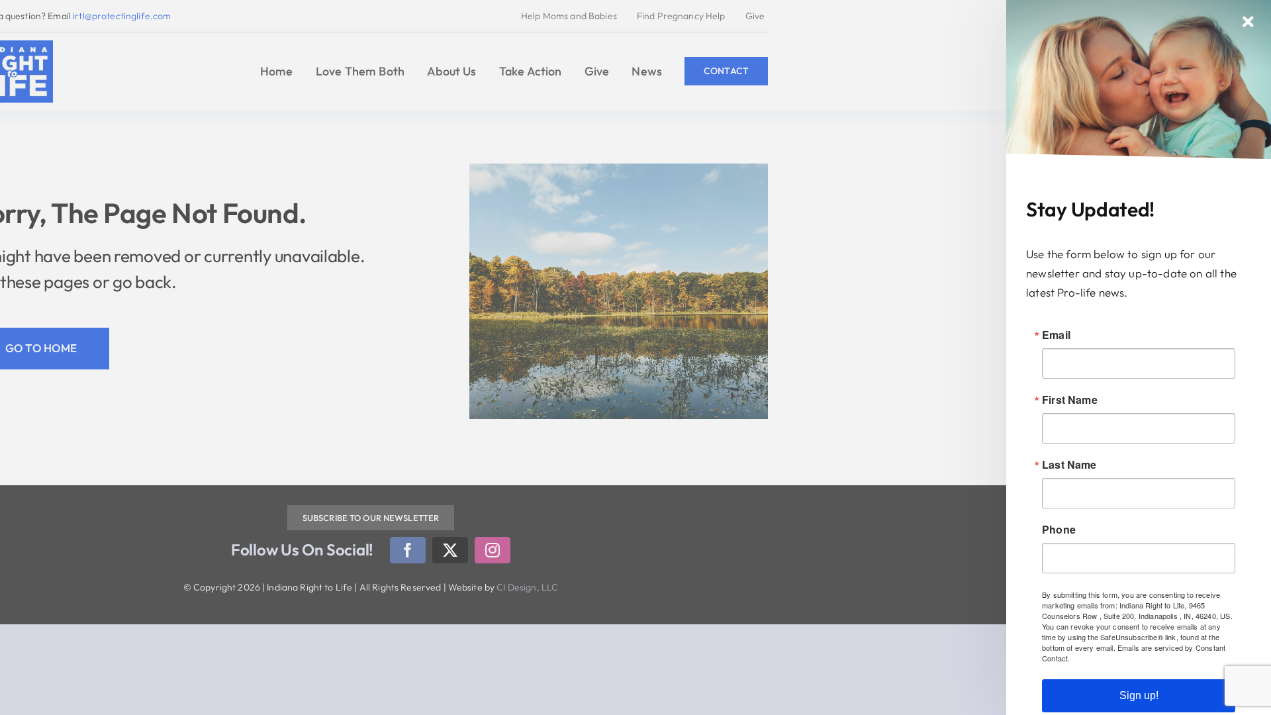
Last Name (1069, 464)
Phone (1059, 529)
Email (1056, 335)
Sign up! (1138, 695)
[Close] (1248, 21)
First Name (1070, 400)
